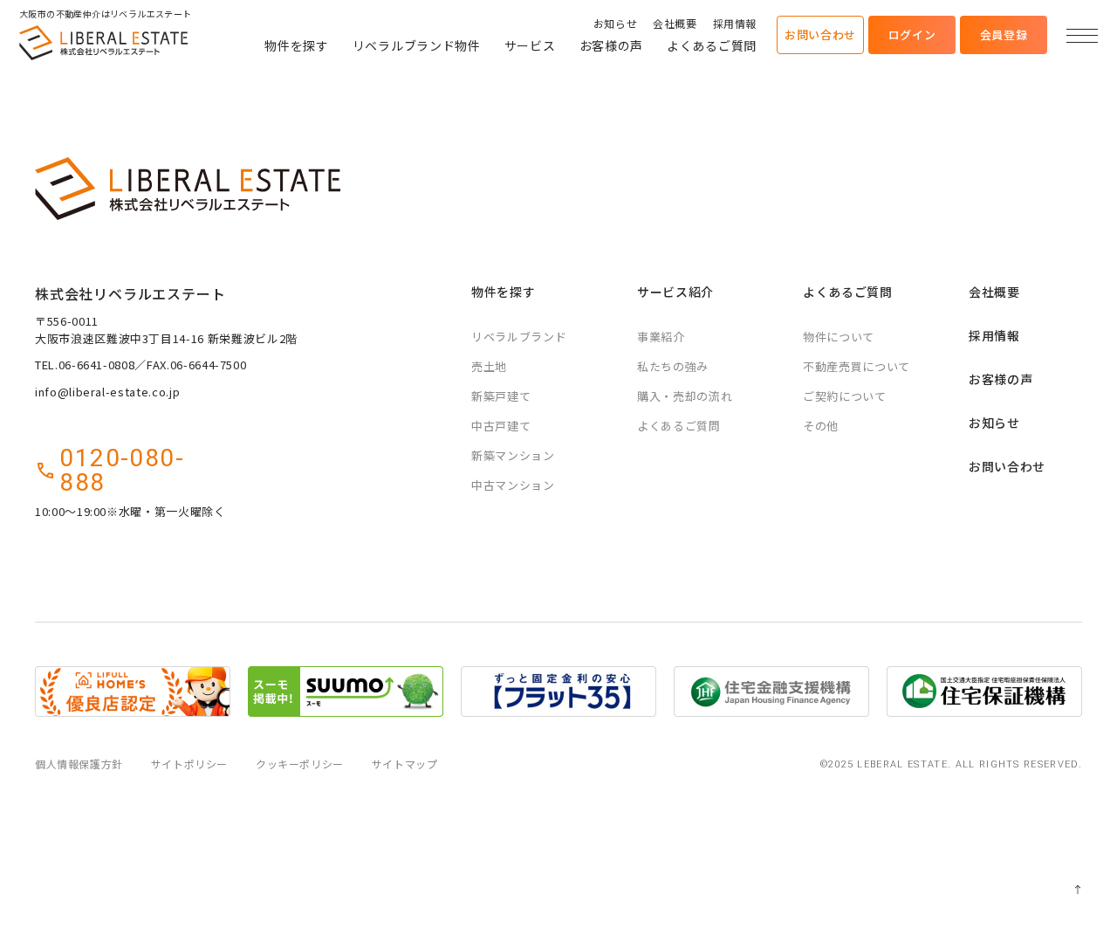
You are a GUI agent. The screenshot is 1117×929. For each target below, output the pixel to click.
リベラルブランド (518, 336)
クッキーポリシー (300, 763)
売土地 (489, 366)
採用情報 (735, 23)
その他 (821, 425)
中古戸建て (501, 425)
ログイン (912, 34)
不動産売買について (856, 366)
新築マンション (513, 455)
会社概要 (674, 23)
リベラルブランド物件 (417, 45)
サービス (530, 45)
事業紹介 (661, 336)
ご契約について (845, 396)
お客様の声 (611, 45)
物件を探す (296, 45)
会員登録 (1004, 34)
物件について (838, 336)
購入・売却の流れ (684, 396)
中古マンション (513, 485)
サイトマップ (405, 763)
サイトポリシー (189, 763)
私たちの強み (673, 366)
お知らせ (615, 23)
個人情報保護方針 (79, 763)
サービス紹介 (675, 291)
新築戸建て (501, 396)
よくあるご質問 (712, 45)
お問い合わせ (820, 34)
